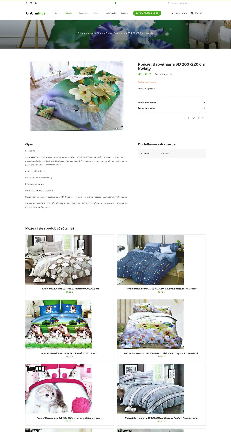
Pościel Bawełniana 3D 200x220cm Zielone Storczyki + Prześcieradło (161, 353)
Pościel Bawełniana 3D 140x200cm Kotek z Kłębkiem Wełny (70, 418)
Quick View (69, 260)
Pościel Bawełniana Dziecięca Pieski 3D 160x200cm (69, 353)
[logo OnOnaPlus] (36, 11)
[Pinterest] (198, 118)
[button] (172, 102)
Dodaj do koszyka (51, 260)
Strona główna (86, 33)
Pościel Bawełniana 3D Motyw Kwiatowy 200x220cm (70, 288)
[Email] (203, 118)
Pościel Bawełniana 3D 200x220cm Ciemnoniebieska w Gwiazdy (161, 288)
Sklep (100, 33)
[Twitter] (193, 118)
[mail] (31, 3)
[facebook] (26, 3)
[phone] (36, 3)
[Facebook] (188, 118)
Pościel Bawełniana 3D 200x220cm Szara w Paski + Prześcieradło (161, 418)
